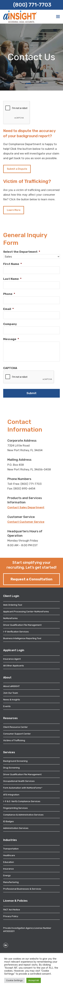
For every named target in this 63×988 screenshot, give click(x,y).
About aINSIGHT (11, 686)
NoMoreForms (10, 618)
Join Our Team (10, 692)
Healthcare (9, 855)
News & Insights (11, 699)
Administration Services (15, 828)
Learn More (13, 210)
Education (8, 862)
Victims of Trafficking (14, 740)
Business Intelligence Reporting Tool (22, 638)
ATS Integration (11, 794)
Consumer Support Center (17, 733)
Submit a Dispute (17, 169)
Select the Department (21, 251)
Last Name (12, 278)
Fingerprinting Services (15, 808)
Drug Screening (11, 767)
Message (11, 339)
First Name (12, 264)
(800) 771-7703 (32, 5)
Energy (7, 875)
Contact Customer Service (25, 521)
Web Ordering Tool (12, 604)
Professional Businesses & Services (22, 888)
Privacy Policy (10, 916)
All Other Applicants (13, 665)
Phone (9, 294)
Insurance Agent (12, 658)
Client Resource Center (15, 727)
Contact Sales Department (25, 507)
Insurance (8, 868)
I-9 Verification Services (16, 631)
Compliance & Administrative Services (23, 814)
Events (7, 706)
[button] (58, 16)
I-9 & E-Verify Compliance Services (21, 801)
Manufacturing (11, 882)
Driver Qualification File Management (22, 625)
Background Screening (15, 761)
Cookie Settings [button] (14, 980)
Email (8, 309)
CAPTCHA (10, 368)
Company (10, 324)
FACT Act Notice (11, 909)
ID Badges (8, 821)
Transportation (11, 848)
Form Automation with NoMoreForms (22, 787)
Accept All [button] (33, 980)
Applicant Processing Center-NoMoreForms (26, 611)
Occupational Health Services (19, 781)
